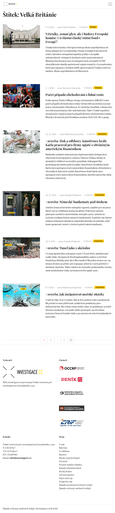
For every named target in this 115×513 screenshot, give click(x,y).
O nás (62, 444)
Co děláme (64, 451)
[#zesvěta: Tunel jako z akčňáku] (21, 256)
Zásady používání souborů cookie (75, 485)
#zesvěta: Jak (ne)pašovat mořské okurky (75, 294)
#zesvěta (102, 134)
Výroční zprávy (66, 474)
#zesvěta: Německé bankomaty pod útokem (76, 202)
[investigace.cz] (10, 4)
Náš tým (63, 447)
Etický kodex (65, 471)
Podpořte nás (65, 481)
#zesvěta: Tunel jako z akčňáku (68, 248)
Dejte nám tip (66, 478)
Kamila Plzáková (73, 195)
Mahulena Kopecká (74, 134)
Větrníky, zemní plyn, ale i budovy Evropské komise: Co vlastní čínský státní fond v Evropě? (77, 38)
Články (98, 87)
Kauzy (93, 27)
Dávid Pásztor (69, 27)
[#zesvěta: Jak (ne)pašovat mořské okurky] (21, 302)
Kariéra (62, 454)
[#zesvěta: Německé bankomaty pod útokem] (21, 209)
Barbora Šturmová (71, 88)
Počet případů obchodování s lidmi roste (75, 95)
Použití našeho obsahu (70, 464)
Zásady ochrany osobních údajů (75, 488)
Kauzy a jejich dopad (69, 458)
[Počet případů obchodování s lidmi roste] (21, 102)
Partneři (63, 461)
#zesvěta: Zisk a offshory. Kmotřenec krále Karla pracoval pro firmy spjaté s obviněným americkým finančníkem (78, 145)
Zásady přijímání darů (70, 468)
